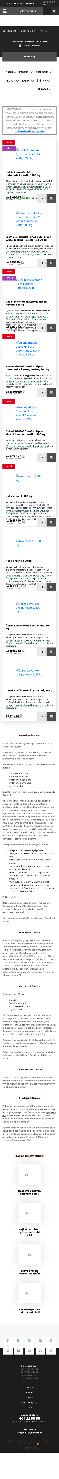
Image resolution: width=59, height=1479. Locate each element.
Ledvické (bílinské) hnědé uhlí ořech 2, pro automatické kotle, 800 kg (28, 238)
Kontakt (29, 1392)
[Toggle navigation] (4, 11)
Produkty (29, 1387)
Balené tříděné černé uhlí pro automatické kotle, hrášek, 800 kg (27, 368)
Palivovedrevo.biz (29, 1378)
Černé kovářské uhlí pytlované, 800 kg (28, 627)
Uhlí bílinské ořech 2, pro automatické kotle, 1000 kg (23, 174)
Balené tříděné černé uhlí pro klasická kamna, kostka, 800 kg (25, 433)
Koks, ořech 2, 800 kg (19, 496)
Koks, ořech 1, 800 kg (18, 561)
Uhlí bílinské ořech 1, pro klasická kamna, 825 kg (26, 303)
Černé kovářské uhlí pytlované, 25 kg (29, 690)
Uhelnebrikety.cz (30, 1375)
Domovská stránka (31, 45)
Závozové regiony (29, 1402)
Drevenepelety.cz (29, 1371)
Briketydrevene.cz (29, 1369)
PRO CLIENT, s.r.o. (33, 1448)
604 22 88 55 (29, 1418)
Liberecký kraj (28, 30)
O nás (29, 1407)
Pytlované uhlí (9, 30)
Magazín (29, 1397)
